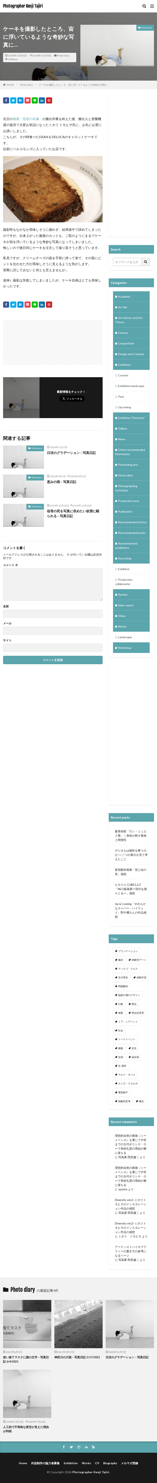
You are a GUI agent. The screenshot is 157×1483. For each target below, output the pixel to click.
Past (121, 396)
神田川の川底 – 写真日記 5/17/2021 (77, 1357)
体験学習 (141, 977)
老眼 (120, 1012)
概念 (141, 1101)
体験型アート (139, 959)
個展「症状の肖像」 (27, 119)
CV (97, 1463)
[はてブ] (20, 100)
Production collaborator (123, 582)
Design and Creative (131, 354)
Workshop (124, 647)
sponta (122, 1189)
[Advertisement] (28, 340)
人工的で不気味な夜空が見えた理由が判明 (26, 1429)
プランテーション (128, 951)
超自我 (135, 1057)
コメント (10, 565)
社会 (120, 1030)
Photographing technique (126, 488)
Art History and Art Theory (129, 320)
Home (23, 1463)
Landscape (125, 637)
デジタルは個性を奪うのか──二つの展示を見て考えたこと (131, 855)
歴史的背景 (138, 1012)
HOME (10, 84)
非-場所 (122, 1065)
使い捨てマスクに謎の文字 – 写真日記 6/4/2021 (26, 1359)
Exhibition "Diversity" (131, 418)
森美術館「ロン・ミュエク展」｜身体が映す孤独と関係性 (130, 835)
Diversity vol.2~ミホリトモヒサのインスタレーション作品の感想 (130, 1204)
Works (122, 626)
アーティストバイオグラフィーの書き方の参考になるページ (130, 1251)
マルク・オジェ (126, 1074)
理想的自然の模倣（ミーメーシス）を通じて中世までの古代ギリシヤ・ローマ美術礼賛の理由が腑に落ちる (130, 1144)
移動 (120, 1048)
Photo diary (63, 55)
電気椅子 (123, 1092)
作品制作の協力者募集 (45, 1463)
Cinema (123, 332)
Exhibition (124, 364)
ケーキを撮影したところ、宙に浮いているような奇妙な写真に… (74, 84)
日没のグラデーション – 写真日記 (71, 453)
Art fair (122, 307)
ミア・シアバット (128, 1021)
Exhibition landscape (131, 386)
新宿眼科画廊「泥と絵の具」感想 (130, 872)
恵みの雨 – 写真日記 (61, 482)
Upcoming (124, 407)
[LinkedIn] (42, 100)
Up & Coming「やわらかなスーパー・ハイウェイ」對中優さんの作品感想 (130, 910)
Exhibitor (124, 569)
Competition (126, 343)
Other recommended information (130, 452)
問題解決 (123, 986)
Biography (110, 1463)
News (122, 439)
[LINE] (35, 100)
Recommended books (132, 532)
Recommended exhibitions (126, 545)
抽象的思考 (124, 1101)
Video (122, 616)
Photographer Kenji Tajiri (23, 6)
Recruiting (124, 558)
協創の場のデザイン (129, 995)
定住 (134, 1048)
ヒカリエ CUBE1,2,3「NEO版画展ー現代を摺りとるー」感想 (131, 889)
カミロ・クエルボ (128, 1083)
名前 (6, 606)
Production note (128, 501)
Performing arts (128, 464)
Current (123, 375)
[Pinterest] (49, 100)
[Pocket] (28, 100)
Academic (124, 296)
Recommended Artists (132, 522)
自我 (120, 1057)
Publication (125, 511)
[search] (146, 262)
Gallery (122, 428)
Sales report (126, 605)
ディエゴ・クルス (128, 968)
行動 (120, 1004)
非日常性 (123, 977)
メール (7, 623)
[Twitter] (13, 100)
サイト (7, 640)
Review (123, 594)
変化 (134, 1004)
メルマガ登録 (129, 1463)
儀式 (120, 959)
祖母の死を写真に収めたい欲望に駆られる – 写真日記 (73, 513)
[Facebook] (6, 100)
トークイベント (126, 1039)
